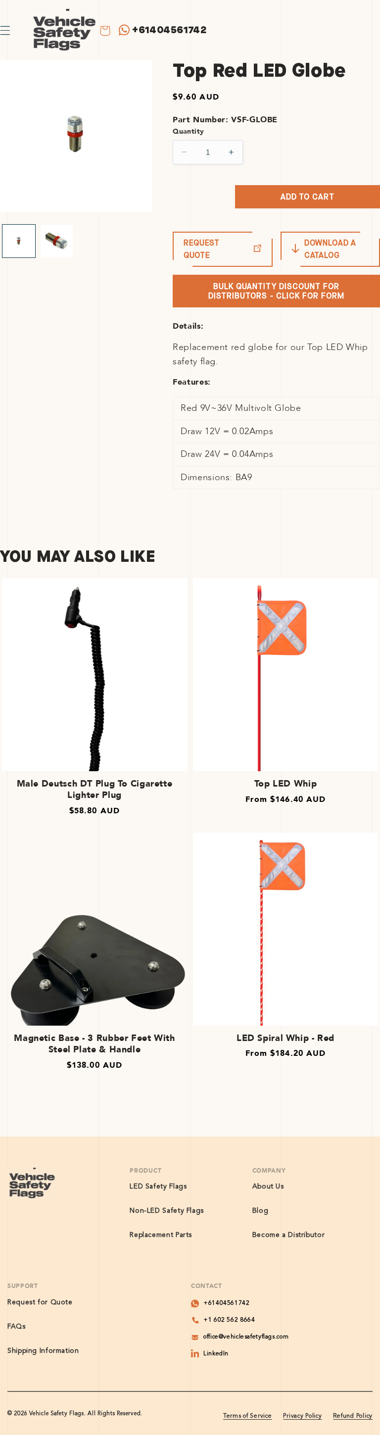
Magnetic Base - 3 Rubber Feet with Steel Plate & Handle (94, 1044)
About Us (268, 1186)
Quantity (188, 131)
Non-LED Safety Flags (167, 1210)
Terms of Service (247, 1416)
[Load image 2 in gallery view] (57, 241)
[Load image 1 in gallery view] (18, 241)
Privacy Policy (302, 1416)
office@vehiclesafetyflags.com (245, 1337)
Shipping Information (43, 1350)
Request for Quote (40, 1302)
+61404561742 (169, 30)
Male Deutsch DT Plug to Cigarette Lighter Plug (95, 789)
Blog (260, 1210)
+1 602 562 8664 (229, 1320)
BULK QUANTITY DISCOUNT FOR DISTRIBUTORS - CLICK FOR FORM (276, 291)
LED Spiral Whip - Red (285, 1038)
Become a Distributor (288, 1235)
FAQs (16, 1326)
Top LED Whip (285, 784)
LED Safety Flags (158, 1186)
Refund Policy (353, 1416)
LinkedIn (216, 1354)
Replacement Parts (161, 1235)
